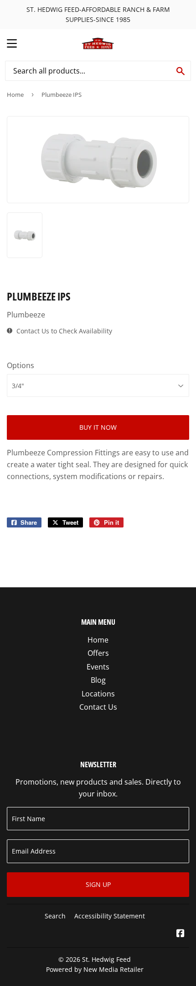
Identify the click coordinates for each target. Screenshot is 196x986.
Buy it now (98, 427)
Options (20, 365)
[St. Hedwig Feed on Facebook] (180, 934)
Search (55, 916)
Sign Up (98, 884)
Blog (98, 680)
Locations (98, 694)
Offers (98, 653)
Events (98, 667)
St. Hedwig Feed (106, 959)
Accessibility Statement (109, 916)
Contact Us (98, 707)
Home (15, 94)
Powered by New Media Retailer (95, 969)
